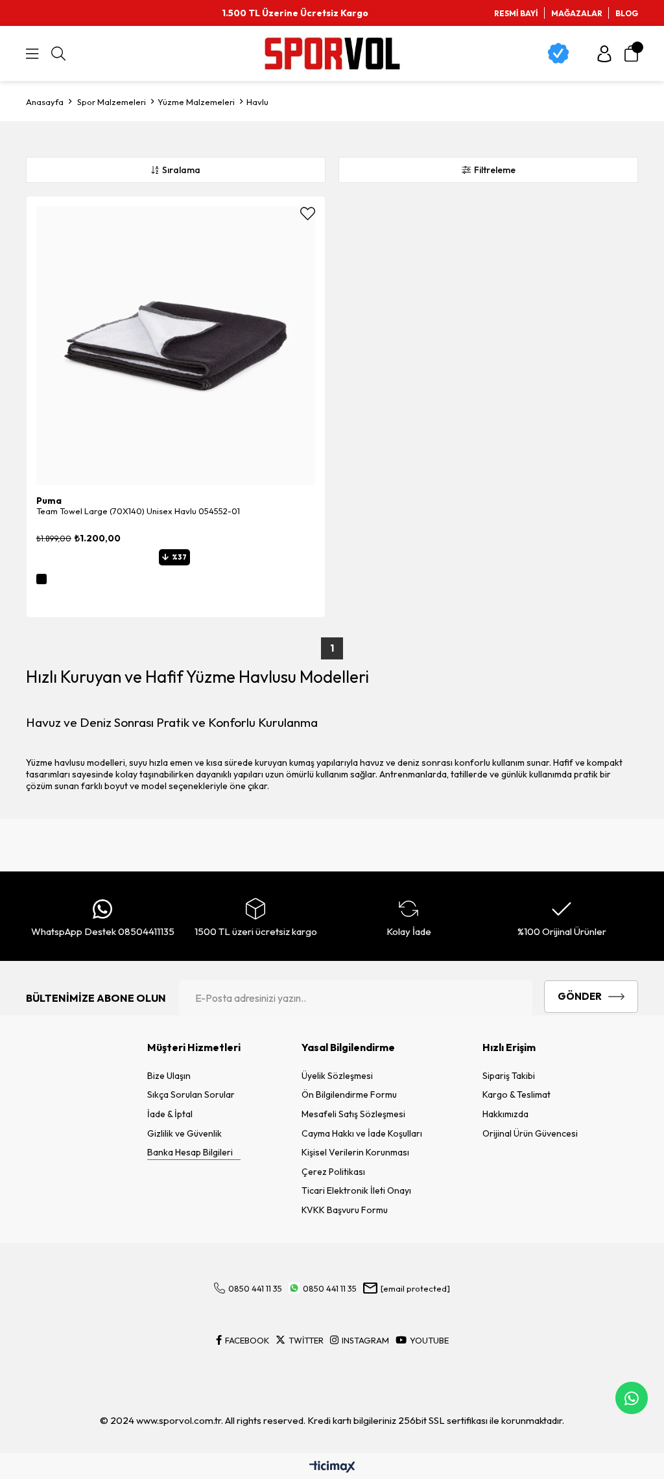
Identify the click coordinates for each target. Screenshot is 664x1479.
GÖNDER (580, 996)
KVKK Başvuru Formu (345, 1210)
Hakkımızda (505, 1114)
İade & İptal (170, 1114)
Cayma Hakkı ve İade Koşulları (362, 1133)
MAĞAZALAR (576, 13)
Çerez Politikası (333, 1171)
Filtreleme (495, 170)
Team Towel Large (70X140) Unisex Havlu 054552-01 (138, 511)
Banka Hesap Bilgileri (190, 1152)
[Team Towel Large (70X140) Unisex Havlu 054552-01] (175, 345)
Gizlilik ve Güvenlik (184, 1133)
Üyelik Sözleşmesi (337, 1076)
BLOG (626, 13)
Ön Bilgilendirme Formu (349, 1094)
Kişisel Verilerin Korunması (355, 1152)
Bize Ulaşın (169, 1076)
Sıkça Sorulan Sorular (191, 1094)
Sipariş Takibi (508, 1076)
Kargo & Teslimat (516, 1094)
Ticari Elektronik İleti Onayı (356, 1190)
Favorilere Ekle (307, 213)
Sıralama (181, 170)
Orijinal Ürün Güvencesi (530, 1133)
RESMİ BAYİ (516, 13)
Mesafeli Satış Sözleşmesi (353, 1114)
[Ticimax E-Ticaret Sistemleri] (332, 1467)
